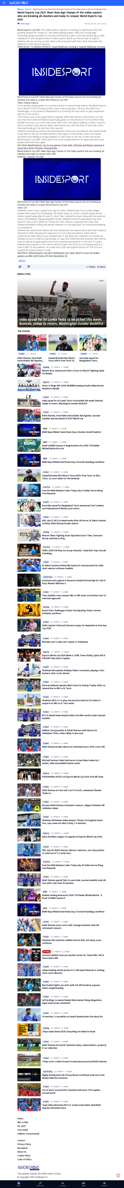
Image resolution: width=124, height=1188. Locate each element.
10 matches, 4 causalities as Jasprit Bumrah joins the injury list (72, 1016)
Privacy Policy (24, 1144)
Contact (21, 1140)
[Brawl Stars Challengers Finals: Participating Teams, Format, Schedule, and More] (29, 610)
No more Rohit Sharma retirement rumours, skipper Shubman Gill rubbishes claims (73, 806)
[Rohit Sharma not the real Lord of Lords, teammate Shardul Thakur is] (29, 790)
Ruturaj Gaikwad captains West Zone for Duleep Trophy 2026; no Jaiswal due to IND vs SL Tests (73, 687)
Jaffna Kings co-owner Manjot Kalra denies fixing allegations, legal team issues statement (72, 1001)
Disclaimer (22, 1148)
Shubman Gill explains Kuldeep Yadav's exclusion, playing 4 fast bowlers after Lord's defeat (73, 672)
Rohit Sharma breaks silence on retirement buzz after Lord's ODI (73, 746)
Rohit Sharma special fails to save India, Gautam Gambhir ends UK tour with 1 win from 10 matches (74, 881)
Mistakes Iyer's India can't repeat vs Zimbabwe (65, 641)
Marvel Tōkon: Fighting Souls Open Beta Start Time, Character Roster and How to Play (72, 537)
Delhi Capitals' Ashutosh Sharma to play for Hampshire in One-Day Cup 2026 (74, 627)
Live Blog (46, 952)
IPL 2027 (21, 1126)
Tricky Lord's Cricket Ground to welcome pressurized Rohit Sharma (74, 1061)
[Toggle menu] (4, 3)
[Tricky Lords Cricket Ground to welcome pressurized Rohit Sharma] (29, 1059)
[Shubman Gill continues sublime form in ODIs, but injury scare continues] (29, 939)
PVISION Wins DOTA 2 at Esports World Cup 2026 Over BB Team (72, 776)
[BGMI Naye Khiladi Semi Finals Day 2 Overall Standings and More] (29, 909)
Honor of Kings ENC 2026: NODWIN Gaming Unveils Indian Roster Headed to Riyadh (73, 387)
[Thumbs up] (20, 266)
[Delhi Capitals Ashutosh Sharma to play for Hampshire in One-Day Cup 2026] (29, 625)
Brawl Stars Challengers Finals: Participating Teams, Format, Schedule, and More (71, 612)
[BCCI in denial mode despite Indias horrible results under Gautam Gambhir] (29, 715)
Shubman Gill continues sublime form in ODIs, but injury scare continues (71, 941)
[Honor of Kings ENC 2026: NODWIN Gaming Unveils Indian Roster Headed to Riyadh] (29, 385)
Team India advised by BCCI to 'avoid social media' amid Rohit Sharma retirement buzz (71, 1106)
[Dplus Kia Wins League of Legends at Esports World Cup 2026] (29, 834)
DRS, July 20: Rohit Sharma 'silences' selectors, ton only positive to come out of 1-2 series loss (73, 851)
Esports (22, 261)
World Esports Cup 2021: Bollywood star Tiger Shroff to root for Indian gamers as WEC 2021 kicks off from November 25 (58, 254)
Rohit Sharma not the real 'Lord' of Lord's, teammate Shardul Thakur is (71, 791)
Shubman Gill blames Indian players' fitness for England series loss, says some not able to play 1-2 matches (72, 821)
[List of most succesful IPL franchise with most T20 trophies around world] (29, 1089)
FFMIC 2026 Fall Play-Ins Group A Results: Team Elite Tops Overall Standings (74, 552)
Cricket (101, 281)
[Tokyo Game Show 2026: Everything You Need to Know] (29, 1029)
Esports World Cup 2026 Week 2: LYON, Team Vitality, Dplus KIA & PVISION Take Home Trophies (73, 657)
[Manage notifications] (118, 1175)
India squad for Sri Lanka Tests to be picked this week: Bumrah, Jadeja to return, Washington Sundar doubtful (61, 321)
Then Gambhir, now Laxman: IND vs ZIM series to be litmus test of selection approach (74, 597)
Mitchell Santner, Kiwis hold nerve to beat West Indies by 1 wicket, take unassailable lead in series (70, 761)
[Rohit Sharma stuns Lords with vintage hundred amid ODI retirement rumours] (29, 924)
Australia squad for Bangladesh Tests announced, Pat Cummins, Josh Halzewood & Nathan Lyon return (92, 359)
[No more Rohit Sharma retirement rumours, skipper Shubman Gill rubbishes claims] (29, 804)
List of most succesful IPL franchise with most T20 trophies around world (71, 1091)
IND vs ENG (22, 1122)
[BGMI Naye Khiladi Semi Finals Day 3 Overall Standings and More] (29, 460)
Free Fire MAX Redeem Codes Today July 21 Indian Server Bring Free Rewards (72, 492)
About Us (21, 1151)
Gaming (46, 367)
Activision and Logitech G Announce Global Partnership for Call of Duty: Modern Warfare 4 (73, 582)
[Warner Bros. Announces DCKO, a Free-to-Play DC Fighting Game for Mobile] (29, 370)
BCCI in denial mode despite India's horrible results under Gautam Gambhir (73, 717)
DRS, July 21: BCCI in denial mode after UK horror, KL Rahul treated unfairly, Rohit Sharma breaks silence (74, 522)
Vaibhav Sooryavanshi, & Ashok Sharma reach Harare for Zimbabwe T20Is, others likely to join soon (69, 732)
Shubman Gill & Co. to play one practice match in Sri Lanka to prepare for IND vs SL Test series (71, 702)
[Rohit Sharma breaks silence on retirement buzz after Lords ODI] (29, 745)
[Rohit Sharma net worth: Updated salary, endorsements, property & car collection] (29, 1044)
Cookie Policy (23, 1155)
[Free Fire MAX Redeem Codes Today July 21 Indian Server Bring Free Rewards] (29, 490)
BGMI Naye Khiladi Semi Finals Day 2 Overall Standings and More (73, 911)
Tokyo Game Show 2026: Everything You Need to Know (68, 1031)
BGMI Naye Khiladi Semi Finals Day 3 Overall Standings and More (73, 462)
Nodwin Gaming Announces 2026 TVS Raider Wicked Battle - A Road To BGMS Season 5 (72, 896)
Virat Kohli (22, 1129)
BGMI (45, 429)
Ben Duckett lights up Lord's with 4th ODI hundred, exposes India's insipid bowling (71, 986)
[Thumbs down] (28, 266)
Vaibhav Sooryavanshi (28, 1133)
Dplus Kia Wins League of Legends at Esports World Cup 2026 (72, 836)
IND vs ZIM (40, 1186)
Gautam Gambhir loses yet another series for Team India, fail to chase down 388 (73, 956)
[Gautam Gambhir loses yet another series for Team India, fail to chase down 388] (29, 954)
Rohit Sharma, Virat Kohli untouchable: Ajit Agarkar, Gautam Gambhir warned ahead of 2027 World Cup (30, 359)
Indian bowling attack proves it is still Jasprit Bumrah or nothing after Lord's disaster (73, 971)
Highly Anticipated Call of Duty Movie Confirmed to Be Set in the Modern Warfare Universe (73, 1076)
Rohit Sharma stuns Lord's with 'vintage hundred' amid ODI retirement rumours (70, 926)
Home (20, 1118)
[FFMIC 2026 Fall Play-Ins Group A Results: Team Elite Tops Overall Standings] (29, 550)
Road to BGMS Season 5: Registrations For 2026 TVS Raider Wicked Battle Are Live (71, 447)
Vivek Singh (25, 24)
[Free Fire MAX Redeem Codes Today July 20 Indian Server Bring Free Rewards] (29, 864)
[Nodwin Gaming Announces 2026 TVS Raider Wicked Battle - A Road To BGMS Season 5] (29, 894)
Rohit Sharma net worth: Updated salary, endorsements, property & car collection (74, 1046)
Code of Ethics (24, 1159)
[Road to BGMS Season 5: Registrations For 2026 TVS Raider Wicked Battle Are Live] (29, 445)
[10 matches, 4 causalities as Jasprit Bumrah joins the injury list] (29, 1014)
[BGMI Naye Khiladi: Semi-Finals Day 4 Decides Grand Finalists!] (29, 430)
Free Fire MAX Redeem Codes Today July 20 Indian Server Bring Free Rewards (72, 866)
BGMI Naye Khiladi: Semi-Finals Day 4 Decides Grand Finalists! (71, 432)
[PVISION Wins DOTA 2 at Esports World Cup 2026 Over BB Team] (29, 775)
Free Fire (46, 487)
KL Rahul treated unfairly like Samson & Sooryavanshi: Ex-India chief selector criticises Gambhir (72, 567)
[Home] (19, 3)
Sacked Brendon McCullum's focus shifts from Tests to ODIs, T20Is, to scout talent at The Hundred (61, 359)
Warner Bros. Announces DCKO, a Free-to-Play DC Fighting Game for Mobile (73, 372)
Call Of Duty (47, 577)
